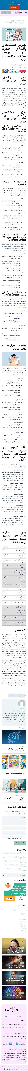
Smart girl (13, 65)
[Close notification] (2, 5)
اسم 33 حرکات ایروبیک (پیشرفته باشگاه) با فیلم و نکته (15, 1033)
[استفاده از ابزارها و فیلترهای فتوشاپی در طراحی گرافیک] (14, 731)
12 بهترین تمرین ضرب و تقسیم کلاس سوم (15, 774)
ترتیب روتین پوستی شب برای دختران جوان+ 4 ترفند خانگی (15, 951)
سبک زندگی (23, 926)
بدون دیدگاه (11, 67)
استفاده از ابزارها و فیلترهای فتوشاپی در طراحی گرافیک (16, 750)
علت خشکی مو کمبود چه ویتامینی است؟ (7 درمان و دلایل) (15, 865)
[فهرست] (26, 12)
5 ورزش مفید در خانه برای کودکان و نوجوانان (14, 799)
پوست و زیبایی (21, 67)
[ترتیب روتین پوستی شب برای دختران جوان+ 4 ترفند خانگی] (14, 939)
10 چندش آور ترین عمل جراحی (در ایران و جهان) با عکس (14, 854)
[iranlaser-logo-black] (18, 12)
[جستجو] (6, 1016)
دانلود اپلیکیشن (14, 7)
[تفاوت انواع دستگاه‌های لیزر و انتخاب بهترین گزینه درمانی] (14, 956)
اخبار (25, 917)
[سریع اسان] (14, 71)
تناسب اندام (22, 795)
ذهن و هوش (21, 771)
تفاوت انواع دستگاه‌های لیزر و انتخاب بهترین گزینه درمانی (16, 966)
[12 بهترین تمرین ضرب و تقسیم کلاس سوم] (14, 756)
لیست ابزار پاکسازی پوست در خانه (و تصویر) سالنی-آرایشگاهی (15, 869)
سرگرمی (24, 928)
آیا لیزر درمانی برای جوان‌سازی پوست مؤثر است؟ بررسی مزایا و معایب (15, 980)
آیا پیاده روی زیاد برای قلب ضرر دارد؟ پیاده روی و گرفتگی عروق (14, 857)
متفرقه (23, 746)
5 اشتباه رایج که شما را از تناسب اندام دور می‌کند (15, 996)
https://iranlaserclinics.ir (19, 711)
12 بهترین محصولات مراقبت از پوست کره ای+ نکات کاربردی (15, 861)
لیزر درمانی (23, 931)
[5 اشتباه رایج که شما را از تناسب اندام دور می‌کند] (14, 987)
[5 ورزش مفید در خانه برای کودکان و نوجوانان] (14, 780)
